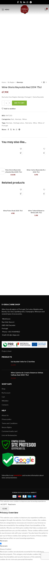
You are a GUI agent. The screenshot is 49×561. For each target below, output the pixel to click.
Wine (35, 123)
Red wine (28, 123)
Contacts (5, 405)
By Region (11, 82)
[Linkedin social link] (24, 2)
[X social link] (21, 2)
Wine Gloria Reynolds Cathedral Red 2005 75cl (13, 171)
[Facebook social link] (18, 2)
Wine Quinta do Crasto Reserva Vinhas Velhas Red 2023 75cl (27, 374)
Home (4, 82)
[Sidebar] (3, 171)
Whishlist (5, 401)
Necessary (4, 546)
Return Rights (7, 427)
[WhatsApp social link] (27, 2)
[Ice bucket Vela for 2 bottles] (5, 364)
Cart (3, 397)
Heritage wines (18, 123)
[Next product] (46, 82)
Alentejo (20, 82)
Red (12, 119)
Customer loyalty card (9, 431)
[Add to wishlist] (21, 149)
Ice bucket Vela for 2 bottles (23, 362)
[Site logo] (24, 9)
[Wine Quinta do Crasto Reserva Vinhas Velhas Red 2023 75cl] (5, 375)
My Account (6, 393)
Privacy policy (6, 419)
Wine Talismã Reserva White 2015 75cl (36, 212)
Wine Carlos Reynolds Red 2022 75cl (36, 171)
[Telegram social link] (30, 2)
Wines (24, 119)
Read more (12, 504)
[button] (21, 153)
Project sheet (7, 351)
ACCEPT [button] (4, 504)
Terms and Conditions (9, 423)
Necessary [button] (4, 541)
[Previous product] (41, 82)
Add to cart (19, 103)
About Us (5, 415)
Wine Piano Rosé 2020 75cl (13, 211)
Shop (3, 389)
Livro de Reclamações (9, 435)
